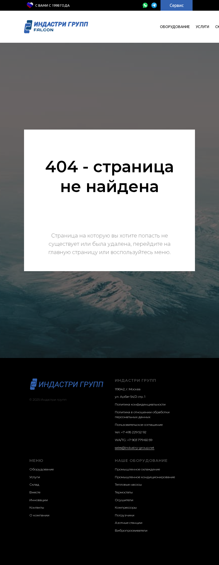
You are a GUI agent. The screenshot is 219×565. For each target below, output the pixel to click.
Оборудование (175, 27)
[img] (145, 5)
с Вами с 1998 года (52, 5)
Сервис (177, 5)
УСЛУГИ (202, 27)
